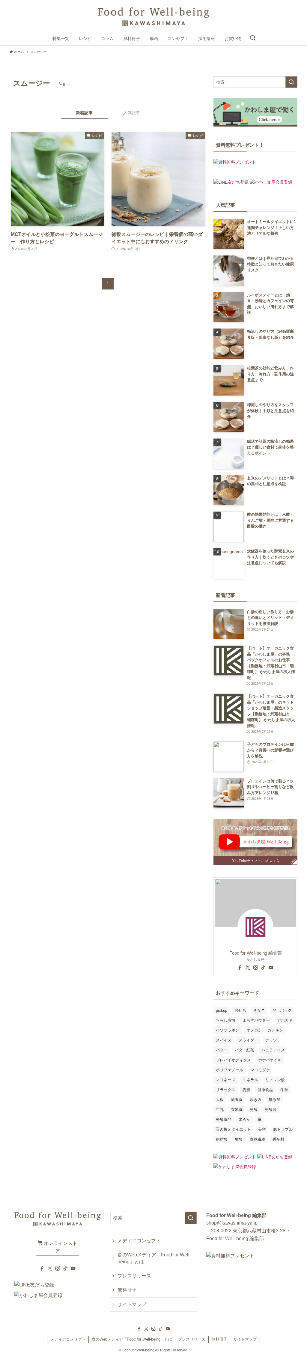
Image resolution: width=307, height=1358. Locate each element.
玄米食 (237, 1109)
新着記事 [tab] (84, 112)
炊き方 (255, 1099)
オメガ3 (253, 1030)
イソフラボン (227, 1030)
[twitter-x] (248, 968)
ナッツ (271, 1040)
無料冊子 (127, 1289)
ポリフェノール (229, 1070)
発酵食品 (223, 1119)
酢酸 (239, 1139)
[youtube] (271, 968)
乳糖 (246, 1089)
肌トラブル (283, 1129)
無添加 (274, 1099)
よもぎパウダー (256, 1020)
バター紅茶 (244, 1050)
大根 (220, 1099)
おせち (240, 1010)
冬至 (284, 1089)
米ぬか (244, 1119)
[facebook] (240, 968)
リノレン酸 (275, 1080)
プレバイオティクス (233, 1060)
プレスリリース (134, 1275)
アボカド (285, 1020)
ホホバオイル (270, 1060)
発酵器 (270, 1109)
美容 (262, 1129)
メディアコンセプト (139, 1240)
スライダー (248, 1040)
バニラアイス (273, 1050)
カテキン (275, 1030)
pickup (221, 1010)
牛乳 (220, 1109)
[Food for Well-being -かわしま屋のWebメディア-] (153, 17)
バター (222, 1050)
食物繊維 (257, 1139)
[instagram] (255, 968)
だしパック (282, 1010)
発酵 (254, 1109)
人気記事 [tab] (131, 112)
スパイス (223, 1040)
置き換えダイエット (233, 1129)
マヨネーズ (225, 1080)
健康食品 (265, 1089)
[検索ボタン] (252, 38)
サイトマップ (132, 1304)
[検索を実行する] (291, 82)
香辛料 (278, 1139)
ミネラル (250, 1080)
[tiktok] (263, 968)
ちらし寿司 (225, 1020)
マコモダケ (260, 1070)
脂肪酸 (222, 1139)
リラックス (225, 1089)
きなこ (259, 1010)
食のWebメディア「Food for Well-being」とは (154, 1258)
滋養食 (237, 1099)
